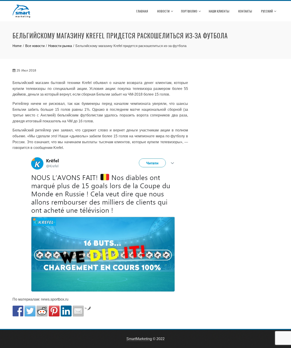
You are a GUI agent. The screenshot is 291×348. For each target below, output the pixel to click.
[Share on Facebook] (18, 311)
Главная (142, 11)
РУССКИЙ (267, 11)
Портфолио (189, 11)
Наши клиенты (219, 11)
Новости (163, 11)
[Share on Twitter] (30, 311)
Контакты (245, 11)
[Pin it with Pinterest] (54, 311)
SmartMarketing (139, 339)
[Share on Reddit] (42, 311)
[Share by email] (78, 311)
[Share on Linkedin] (66, 311)
